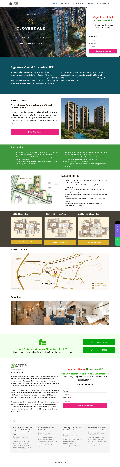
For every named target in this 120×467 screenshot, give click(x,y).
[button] (82, 3)
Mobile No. (93, 43)
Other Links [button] (77, 3)
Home (55, 3)
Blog (27, 437)
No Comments (18, 438)
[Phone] (117, 243)
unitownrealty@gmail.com (21, 436)
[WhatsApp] (117, 239)
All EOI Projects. (65, 3)
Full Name (93, 36)
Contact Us (89, 3)
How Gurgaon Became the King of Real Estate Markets (72, 430)
